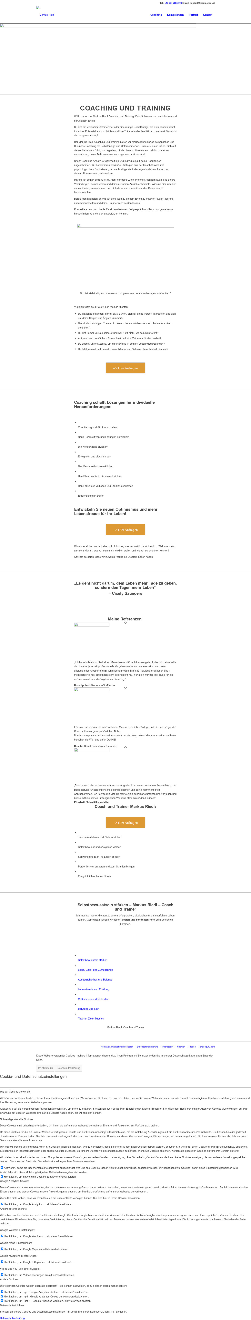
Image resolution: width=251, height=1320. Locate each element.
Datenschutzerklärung (68, 1067)
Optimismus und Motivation (93, 999)
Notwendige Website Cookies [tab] (16, 1119)
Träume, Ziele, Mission (91, 1018)
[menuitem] (156, 15)
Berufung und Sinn (88, 1008)
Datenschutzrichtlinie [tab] (12, 1305)
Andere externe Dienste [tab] (13, 1208)
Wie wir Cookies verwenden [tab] (15, 1091)
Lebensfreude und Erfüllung (93, 989)
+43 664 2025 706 (173, 2)
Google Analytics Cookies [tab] (14, 1181)
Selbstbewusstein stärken (92, 960)
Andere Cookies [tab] (9, 1279)
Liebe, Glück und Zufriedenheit (95, 969)
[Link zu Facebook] (37, 3)
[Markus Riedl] (45, 15)
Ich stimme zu (45, 1067)
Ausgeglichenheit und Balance (95, 979)
